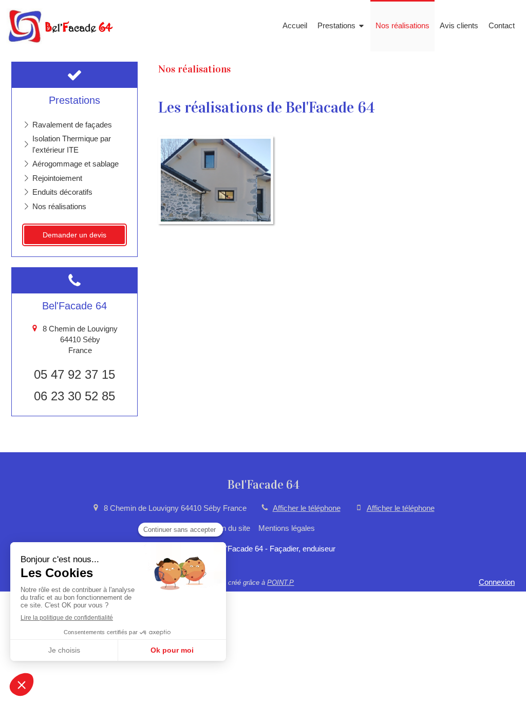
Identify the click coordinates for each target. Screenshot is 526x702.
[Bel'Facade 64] (61, 41)
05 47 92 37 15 (74, 374)
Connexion (497, 582)
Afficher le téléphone (307, 508)
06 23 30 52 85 (74, 396)
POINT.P (280, 582)
